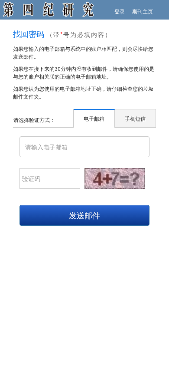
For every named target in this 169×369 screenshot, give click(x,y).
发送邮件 (84, 215)
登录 (119, 11)
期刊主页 (142, 11)
